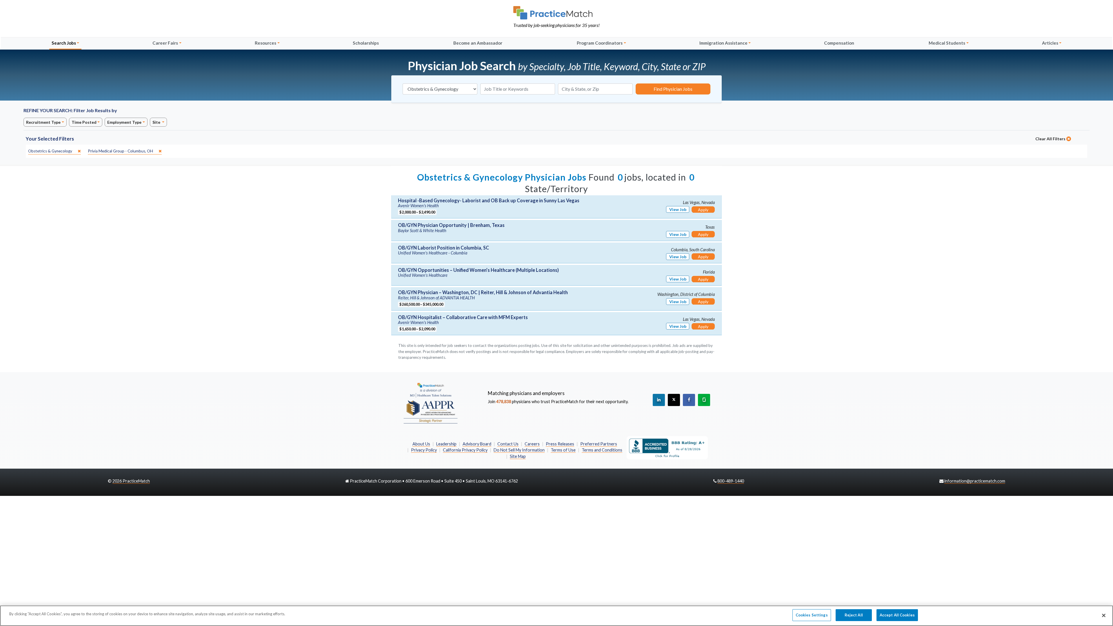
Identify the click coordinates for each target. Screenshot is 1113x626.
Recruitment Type (43, 122)
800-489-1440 (730, 480)
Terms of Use (563, 449)
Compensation (839, 43)
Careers (532, 443)
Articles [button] (1050, 43)
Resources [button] (265, 43)
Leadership (446, 443)
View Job (677, 209)
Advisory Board (477, 443)
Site (156, 122)
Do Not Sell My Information (519, 449)
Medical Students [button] (947, 43)
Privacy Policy (424, 449)
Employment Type (124, 122)
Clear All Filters (1050, 138)
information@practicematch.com (974, 480)
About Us (421, 443)
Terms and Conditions (602, 449)
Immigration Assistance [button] (723, 43)
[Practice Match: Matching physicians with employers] (556, 12)
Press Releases (560, 443)
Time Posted (84, 122)
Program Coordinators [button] (600, 43)
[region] (556, 615)
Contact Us (508, 443)
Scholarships (366, 43)
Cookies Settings (812, 615)
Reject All (854, 615)
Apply (703, 209)
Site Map (518, 456)
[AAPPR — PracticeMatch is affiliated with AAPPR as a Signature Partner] (430, 403)
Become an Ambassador (477, 43)
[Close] (1103, 615)
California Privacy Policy (465, 449)
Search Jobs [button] (64, 43)
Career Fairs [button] (165, 43)
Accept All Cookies (897, 615)
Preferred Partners (598, 443)
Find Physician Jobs (673, 89)
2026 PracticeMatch (131, 480)
